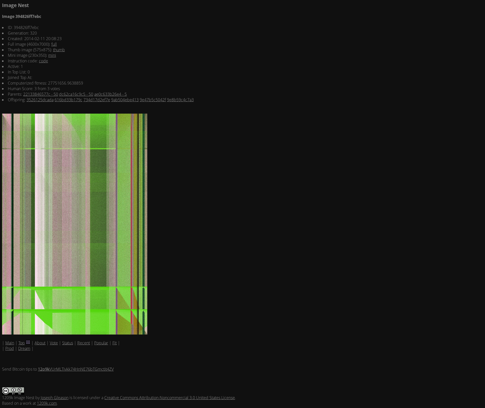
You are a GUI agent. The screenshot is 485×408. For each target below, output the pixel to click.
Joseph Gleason (54, 397)
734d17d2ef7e (96, 100)
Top (21, 343)
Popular (101, 343)
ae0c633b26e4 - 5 (110, 94)
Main (9, 343)
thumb (59, 50)
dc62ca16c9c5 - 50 (76, 94)
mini (52, 55)
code (43, 61)
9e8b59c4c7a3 (180, 100)
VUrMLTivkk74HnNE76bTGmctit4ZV (76, 369)
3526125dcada (40, 100)
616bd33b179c (68, 100)
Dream (24, 348)
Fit (114, 343)
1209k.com (47, 403)
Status (67, 343)
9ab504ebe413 (125, 100)
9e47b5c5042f (153, 100)
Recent (83, 343)
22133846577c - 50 (40, 94)
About (40, 343)
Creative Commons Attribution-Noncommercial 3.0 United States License (169, 397)
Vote (54, 343)
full (54, 44)
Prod (9, 348)
